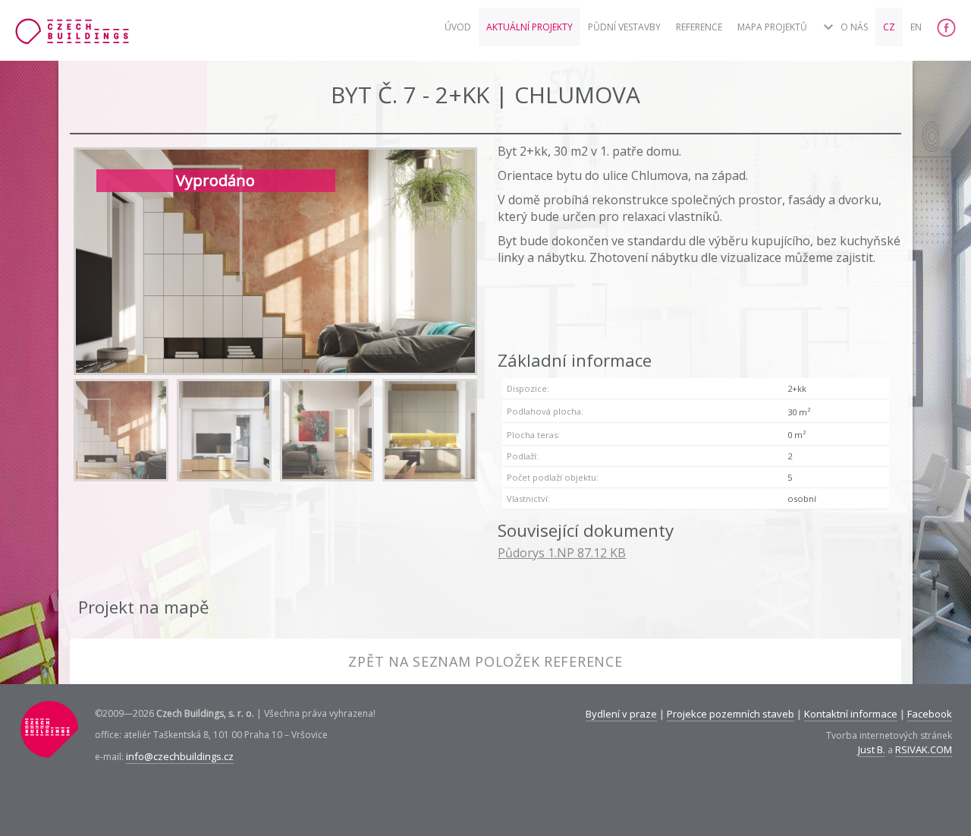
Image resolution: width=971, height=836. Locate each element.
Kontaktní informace (850, 714)
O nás (854, 27)
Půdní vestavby (624, 27)
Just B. (871, 749)
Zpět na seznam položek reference (485, 661)
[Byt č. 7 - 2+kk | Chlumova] (121, 430)
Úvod (458, 27)
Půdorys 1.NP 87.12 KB (562, 552)
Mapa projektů (772, 27)
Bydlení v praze (621, 714)
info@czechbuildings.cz (180, 756)
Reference (699, 27)
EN (916, 27)
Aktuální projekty (529, 27)
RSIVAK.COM (923, 749)
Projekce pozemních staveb (730, 714)
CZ (889, 27)
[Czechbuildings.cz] (72, 37)
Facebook (929, 714)
